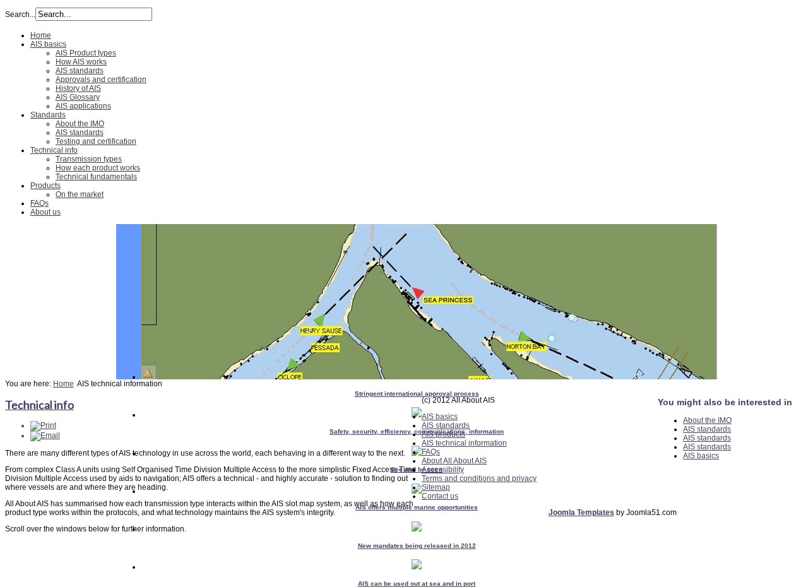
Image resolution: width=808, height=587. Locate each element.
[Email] (45, 435)
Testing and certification (96, 141)
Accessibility (443, 469)
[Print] (43, 425)
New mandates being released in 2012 (417, 545)
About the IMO (80, 123)
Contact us (440, 496)
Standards (48, 114)
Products (45, 185)
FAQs (39, 203)
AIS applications (83, 106)
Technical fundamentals (96, 176)
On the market (80, 194)
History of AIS (78, 88)
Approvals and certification (101, 79)
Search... (20, 14)
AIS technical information (464, 443)
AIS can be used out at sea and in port (416, 583)
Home (40, 35)
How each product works (98, 167)
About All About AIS (454, 460)
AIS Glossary (78, 97)
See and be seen (417, 469)
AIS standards (80, 70)
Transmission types (89, 159)
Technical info (54, 150)
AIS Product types (86, 53)
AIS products (443, 434)
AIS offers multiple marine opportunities (416, 507)
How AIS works (81, 61)
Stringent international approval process (417, 393)
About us (45, 212)
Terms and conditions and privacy (479, 478)
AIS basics (48, 44)
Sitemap (436, 487)
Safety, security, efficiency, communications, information (417, 431)
